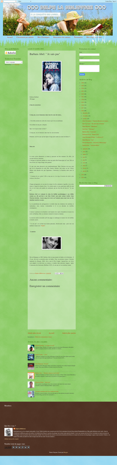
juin (84, 157)
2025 (82, 85)
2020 (82, 99)
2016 (82, 110)
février (85, 168)
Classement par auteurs (25, 37)
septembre (85, 149)
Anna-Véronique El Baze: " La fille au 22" (93, 137)
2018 (82, 105)
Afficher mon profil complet (11, 439)
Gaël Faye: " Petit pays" (88, 129)
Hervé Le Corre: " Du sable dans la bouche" (93, 124)
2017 (82, 108)
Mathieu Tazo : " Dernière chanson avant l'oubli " (47, 373)
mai (84, 160)
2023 (82, 91)
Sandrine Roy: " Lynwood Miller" (91, 145)
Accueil (10, 37)
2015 (82, 174)
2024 (82, 88)
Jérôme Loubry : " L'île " (41, 354)
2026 (82, 83)
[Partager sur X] (59, 273)
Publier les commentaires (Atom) (43, 337)
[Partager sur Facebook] (61, 273)
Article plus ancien (69, 333)
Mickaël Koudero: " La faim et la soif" (45, 345)
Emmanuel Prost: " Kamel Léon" (90, 134)
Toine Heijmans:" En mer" (42, 364)
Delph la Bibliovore (20, 429)
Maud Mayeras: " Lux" (88, 140)
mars (84, 165)
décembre (85, 113)
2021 (82, 97)
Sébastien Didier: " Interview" (43, 382)
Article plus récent (34, 333)
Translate (17, 64)
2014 (82, 177)
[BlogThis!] (57, 273)
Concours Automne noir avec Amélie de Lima (46, 391)
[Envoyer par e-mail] (56, 273)
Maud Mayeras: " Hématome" (90, 126)
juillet (84, 154)
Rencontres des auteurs (61, 37)
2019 (82, 102)
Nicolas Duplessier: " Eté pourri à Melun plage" (94, 142)
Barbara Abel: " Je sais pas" (89, 132)
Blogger (66, 452)
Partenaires (78, 37)
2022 (82, 94)
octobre (85, 118)
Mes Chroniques (43, 37)
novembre (85, 116)
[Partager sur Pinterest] (63, 273)
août (84, 151)
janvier (85, 171)
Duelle (43, 226)
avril (84, 163)
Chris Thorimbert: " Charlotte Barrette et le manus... (95, 121)
